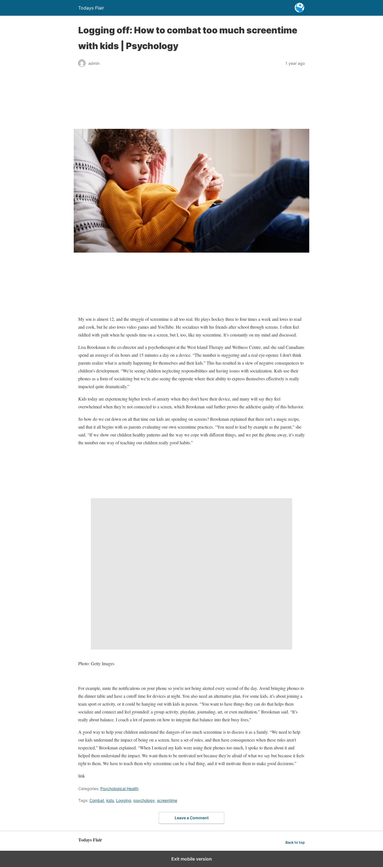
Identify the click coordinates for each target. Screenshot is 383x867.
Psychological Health (119, 788)
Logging (123, 800)
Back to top (295, 842)
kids (110, 800)
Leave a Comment (192, 817)
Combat (96, 800)
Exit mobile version (191, 859)
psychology (144, 800)
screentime (167, 800)
